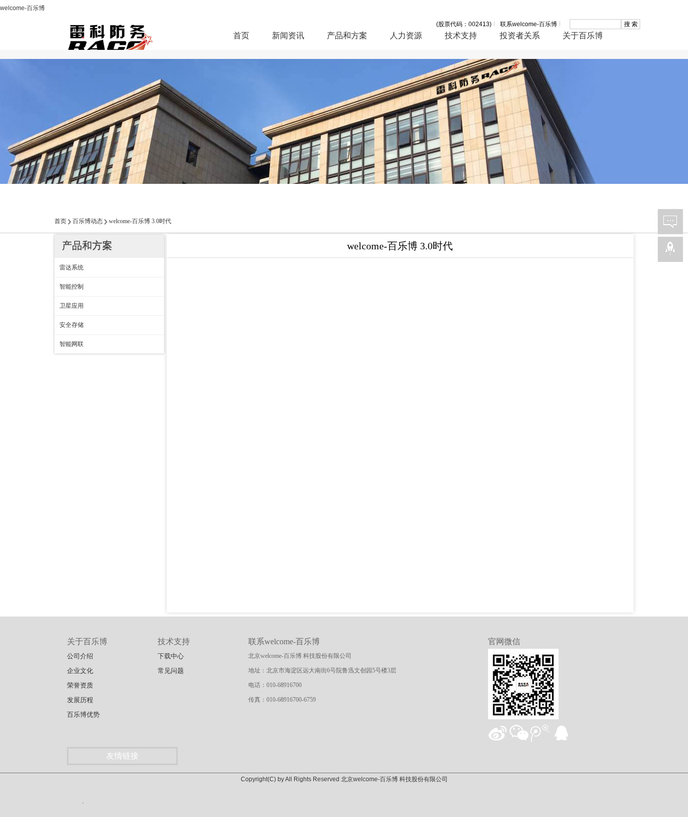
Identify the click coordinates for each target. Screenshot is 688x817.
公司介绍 (80, 656)
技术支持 (461, 35)
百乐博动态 (88, 221)
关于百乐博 (583, 35)
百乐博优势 (83, 714)
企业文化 (80, 670)
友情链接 (122, 756)
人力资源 (406, 35)
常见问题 (171, 670)
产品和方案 (347, 35)
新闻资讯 (288, 35)
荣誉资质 (80, 685)
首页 (241, 35)
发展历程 (80, 700)
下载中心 (171, 656)
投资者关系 (520, 35)
